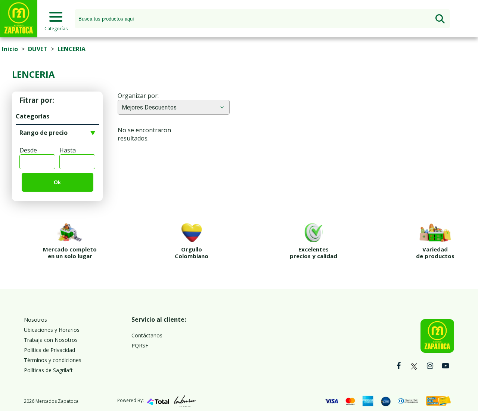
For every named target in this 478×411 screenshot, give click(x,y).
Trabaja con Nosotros (51, 339)
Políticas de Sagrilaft (48, 370)
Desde (28, 150)
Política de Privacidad (49, 349)
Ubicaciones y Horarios (52, 329)
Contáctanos (146, 335)
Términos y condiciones (52, 360)
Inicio (10, 49)
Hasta (67, 150)
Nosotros (35, 319)
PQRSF (139, 345)
